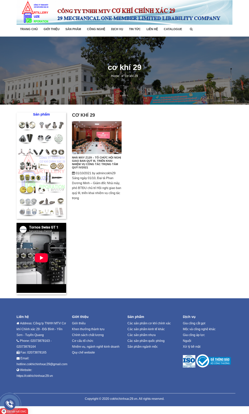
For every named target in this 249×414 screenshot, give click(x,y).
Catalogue (173, 29)
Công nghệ (96, 29)
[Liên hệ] (9, 404)
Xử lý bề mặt (191, 346)
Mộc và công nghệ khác (199, 329)
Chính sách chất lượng (88, 335)
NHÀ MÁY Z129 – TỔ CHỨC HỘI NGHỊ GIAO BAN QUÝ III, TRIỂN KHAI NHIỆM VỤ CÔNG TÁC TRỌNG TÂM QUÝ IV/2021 (96, 162)
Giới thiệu (52, 29)
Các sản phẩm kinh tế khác (146, 329)
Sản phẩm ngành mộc (142, 346)
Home (115, 76)
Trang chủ (29, 29)
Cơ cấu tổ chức (82, 340)
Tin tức (135, 29)
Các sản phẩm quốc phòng (146, 340)
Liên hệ (152, 29)
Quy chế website (83, 352)
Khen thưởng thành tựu (88, 329)
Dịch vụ (117, 29)
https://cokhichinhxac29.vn (35, 375)
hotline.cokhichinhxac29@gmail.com (42, 364)
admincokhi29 (106, 173)
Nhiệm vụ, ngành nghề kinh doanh (95, 346)
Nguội (187, 340)
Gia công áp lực (194, 335)
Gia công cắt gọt (194, 323)
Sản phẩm (73, 29)
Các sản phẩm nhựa (141, 335)
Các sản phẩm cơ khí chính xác (149, 323)
